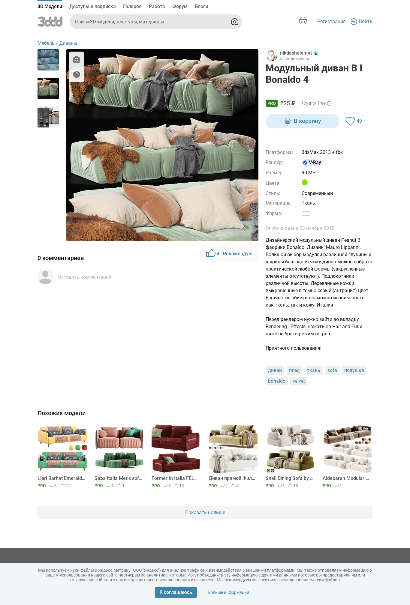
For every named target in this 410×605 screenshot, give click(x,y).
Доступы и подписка (92, 6)
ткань (313, 370)
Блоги (201, 6)
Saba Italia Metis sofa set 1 (118, 478)
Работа (157, 6)
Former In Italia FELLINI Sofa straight (175, 478)
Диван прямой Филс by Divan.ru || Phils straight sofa (232, 478)
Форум (180, 6)
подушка (354, 370)
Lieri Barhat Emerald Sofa (61, 478)
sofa (332, 370)
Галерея (132, 6)
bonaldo (276, 381)
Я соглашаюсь (176, 592)
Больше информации (228, 592)
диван (275, 370)
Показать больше (205, 512)
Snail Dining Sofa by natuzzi (289, 478)
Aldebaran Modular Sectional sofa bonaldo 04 (346, 478)
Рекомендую (234, 253)
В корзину (307, 120)
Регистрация (331, 21)
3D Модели (50, 6)
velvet (299, 381)
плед (294, 370)
